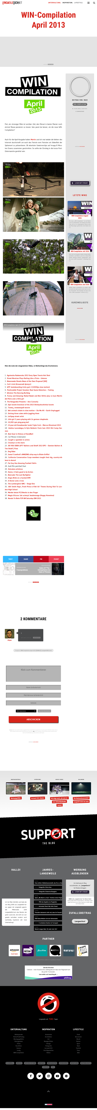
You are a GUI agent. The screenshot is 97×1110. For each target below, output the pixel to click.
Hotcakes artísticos (15, 469)
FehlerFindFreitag (18, 1037)
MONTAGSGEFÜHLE (16, 779)
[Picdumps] (69, 950)
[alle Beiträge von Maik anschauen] (79, 86)
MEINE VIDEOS (59, 779)
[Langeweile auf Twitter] (39, 1076)
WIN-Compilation (80, 104)
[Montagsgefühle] (15, 791)
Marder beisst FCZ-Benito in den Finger (23, 492)
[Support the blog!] (48, 836)
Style (78, 1046)
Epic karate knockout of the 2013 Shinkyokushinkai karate (31, 405)
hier (34, 731)
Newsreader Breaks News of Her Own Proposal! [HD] (27, 381)
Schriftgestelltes (48, 1050)
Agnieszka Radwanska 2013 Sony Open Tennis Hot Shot (28, 375)
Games (19, 1048)
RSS (53, 1067)
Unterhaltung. (54, 3)
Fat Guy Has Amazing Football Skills (22, 463)
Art (48, 1039)
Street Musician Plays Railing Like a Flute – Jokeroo (27, 378)
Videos (48, 1053)
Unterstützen (30, 1063)
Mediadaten (52, 1063)
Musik (78, 1039)
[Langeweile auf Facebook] (30, 1076)
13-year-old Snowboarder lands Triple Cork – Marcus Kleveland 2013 (34, 425)
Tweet (10, 559)
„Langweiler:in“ (85, 885)
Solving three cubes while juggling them (23, 413)
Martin (33, 139)
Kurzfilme (19, 1046)
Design (48, 1043)
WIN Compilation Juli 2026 (80, 251)
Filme (18, 1043)
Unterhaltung (19, 1029)
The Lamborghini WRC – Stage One (21, 484)
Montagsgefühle (19, 1039)
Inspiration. (67, 3)
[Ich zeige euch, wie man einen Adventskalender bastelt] (59, 794)
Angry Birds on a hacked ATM (19, 478)
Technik (78, 1048)
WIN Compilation (18, 1053)
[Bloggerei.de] (48, 1104)
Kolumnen (78, 1037)
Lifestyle (78, 1029)
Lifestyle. (78, 3)
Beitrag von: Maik (80, 100)
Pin (41, 559)
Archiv (19, 1063)
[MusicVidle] (41, 950)
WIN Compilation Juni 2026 (80, 285)
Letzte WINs (80, 195)
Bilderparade (19, 1034)
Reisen (78, 1041)
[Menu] (88, 3)
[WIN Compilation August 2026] (80, 208)
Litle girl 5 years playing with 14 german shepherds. (28, 419)
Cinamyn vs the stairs (16, 443)
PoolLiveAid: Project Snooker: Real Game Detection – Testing (30, 390)
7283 (51, 1019)
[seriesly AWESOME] (28, 950)
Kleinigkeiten (19, 1041)
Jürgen (9, 640)
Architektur (48, 1037)
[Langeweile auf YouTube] (57, 1076)
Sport (78, 1043)
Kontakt (42, 1063)
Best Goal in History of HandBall (20, 434)
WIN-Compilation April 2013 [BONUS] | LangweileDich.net (36, 650)
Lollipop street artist (16, 416)
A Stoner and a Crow (16, 481)
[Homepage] (14, 3)
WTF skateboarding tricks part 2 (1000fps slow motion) (28, 387)
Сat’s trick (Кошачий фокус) (19, 384)
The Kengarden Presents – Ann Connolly (22, 402)
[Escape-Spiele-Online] (82, 950)
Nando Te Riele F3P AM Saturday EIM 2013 (24, 498)
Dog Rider (11, 451)
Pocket (56, 559)
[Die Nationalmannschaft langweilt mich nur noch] (81, 793)
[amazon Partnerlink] (14, 950)
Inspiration (48, 1029)
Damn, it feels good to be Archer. (20, 472)
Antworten (37, 637)
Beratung (74, 1063)
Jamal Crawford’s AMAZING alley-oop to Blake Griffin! (28, 454)
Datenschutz (86, 1063)
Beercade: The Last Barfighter (19, 475)
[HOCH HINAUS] (48, 1091)
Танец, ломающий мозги (19, 407)
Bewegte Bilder (48, 1041)
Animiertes (48, 1034)
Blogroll (10, 1063)
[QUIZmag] (55, 950)
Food (78, 1034)
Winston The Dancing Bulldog (18, 393)
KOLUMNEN (81, 779)
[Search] (94, 3)
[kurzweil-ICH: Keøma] (37, 791)
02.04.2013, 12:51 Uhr (26, 637)
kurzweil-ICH (48, 1048)
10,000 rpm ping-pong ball (18, 422)
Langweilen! (80, 921)
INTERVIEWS (37, 779)
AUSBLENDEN (50, 64)
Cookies (46, 1067)
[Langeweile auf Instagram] (48, 1076)
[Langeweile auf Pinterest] (66, 1076)
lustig (18, 1050)
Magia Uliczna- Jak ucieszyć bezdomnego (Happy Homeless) (31, 495)
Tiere (78, 1050)
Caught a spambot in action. (19, 440)
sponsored (64, 1063)
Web (78, 1053)
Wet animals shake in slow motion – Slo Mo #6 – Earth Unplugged (33, 410)
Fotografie (48, 1046)
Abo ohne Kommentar (44, 711)
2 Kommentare (79, 111)
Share (26, 559)
